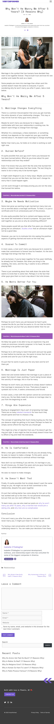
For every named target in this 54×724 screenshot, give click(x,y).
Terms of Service (45, 712)
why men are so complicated (26, 508)
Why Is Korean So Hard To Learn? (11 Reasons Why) (22, 668)
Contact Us (10, 694)
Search (5, 642)
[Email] (15, 559)
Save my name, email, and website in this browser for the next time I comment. (26, 628)
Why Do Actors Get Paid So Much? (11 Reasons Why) (23, 658)
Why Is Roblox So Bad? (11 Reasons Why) (18, 661)
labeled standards (24, 412)
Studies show (27, 229)
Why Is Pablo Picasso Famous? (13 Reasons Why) (22, 671)
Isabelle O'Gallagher (13, 547)
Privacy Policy (35, 712)
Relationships (9, 568)
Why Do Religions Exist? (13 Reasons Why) (19, 664)
